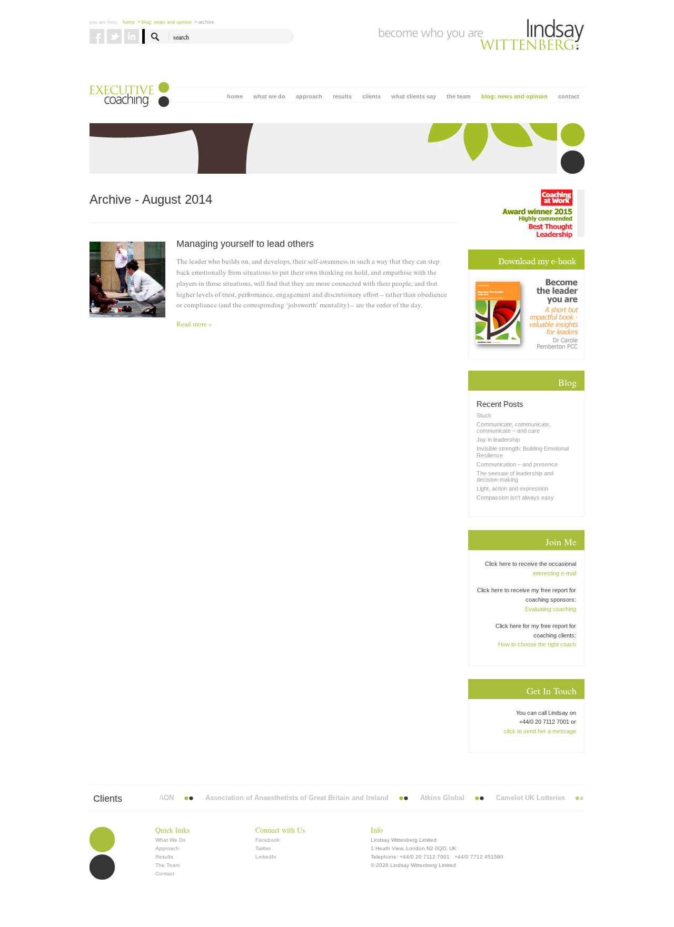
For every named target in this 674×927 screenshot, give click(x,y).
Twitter (263, 848)
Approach (167, 848)
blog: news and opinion (514, 96)
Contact (164, 873)
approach (309, 96)
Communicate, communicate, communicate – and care (514, 427)
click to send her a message (540, 731)
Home (129, 22)
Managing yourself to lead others (245, 243)
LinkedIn (265, 857)
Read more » (194, 323)
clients (371, 96)
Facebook (267, 840)
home (235, 96)
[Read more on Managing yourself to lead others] (127, 279)
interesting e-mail (554, 573)
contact (568, 96)
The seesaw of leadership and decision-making (515, 476)
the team (459, 96)
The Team (167, 865)
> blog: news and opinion (164, 22)
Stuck (484, 415)
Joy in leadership (498, 439)
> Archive (204, 22)
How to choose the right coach (537, 644)
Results (164, 857)
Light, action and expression (512, 488)
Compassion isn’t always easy (515, 497)
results (342, 96)
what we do (269, 96)
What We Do (170, 840)
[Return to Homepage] (481, 35)
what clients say (413, 96)
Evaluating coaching (550, 609)
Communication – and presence (517, 464)
